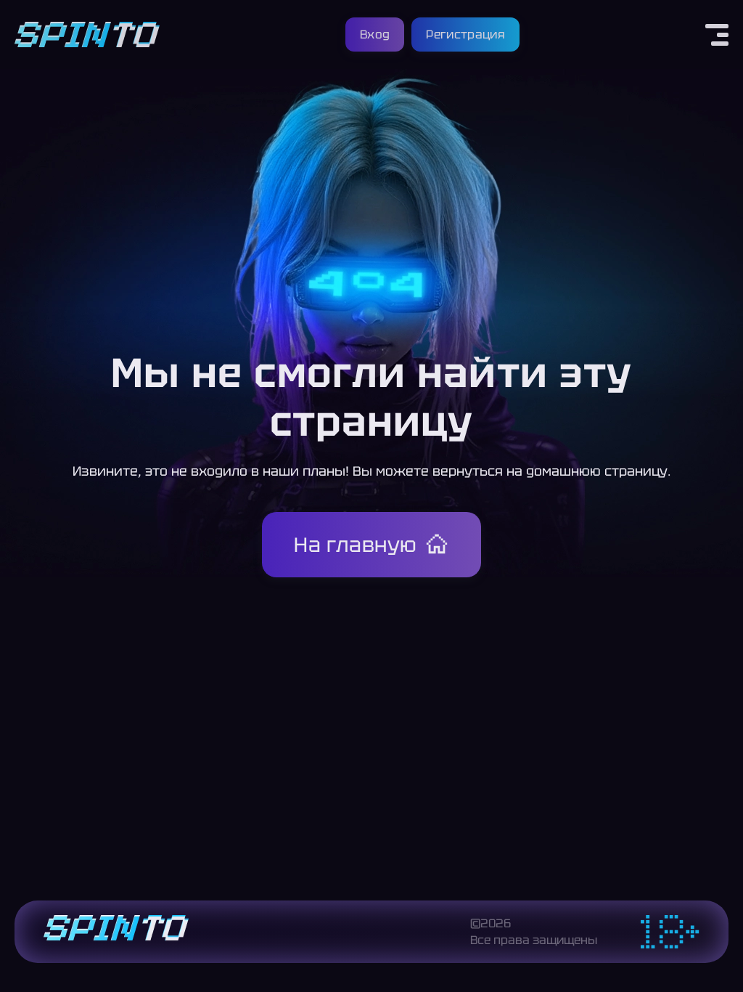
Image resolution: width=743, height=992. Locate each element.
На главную (355, 545)
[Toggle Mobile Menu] (716, 34)
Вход (375, 34)
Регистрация (465, 34)
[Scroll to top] (719, 945)
